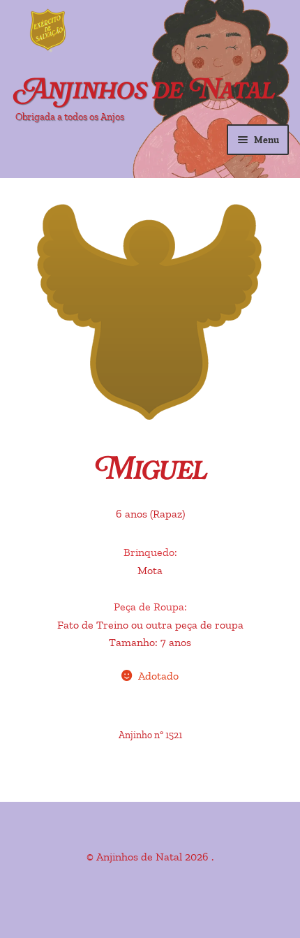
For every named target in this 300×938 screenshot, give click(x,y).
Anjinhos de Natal (145, 92)
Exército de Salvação (104, 31)
